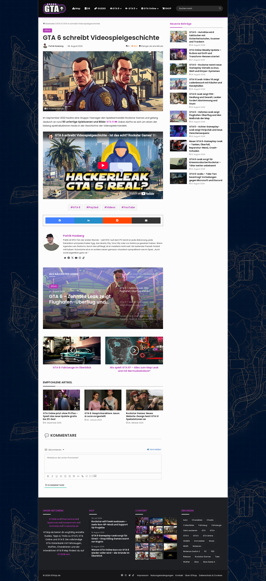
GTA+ (212, 530)
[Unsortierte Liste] (69, 476)
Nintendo (197, 546)
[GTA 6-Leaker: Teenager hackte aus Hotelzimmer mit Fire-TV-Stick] (141, 555)
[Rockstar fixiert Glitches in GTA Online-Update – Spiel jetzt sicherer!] (141, 529)
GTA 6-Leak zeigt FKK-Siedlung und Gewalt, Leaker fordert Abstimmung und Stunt (205, 98)
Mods (211, 541)
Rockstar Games (203, 556)
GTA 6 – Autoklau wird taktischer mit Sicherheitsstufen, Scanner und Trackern (204, 37)
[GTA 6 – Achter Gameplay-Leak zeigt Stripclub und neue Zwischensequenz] (178, 131)
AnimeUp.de (55, 526)
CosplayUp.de (70, 526)
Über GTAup (191, 575)
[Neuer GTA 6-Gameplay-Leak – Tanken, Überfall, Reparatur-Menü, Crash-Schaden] (178, 145)
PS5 (212, 551)
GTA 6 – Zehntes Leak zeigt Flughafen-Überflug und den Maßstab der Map (205, 115)
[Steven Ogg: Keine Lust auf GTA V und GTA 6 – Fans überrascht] (141, 538)
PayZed (93, 207)
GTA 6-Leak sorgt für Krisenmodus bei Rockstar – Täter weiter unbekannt (205, 162)
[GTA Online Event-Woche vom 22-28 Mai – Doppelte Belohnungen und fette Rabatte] (156, 547)
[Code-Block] (78, 476)
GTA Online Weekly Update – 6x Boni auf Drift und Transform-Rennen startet (205, 53)
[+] (91, 476)
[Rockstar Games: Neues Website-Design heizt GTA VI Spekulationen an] (144, 400)
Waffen (186, 562)
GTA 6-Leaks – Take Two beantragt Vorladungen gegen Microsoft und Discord (205, 177)
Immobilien (199, 541)
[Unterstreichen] (56, 476)
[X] (72, 258)
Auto (185, 520)
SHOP (168, 8)
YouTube (129, 207)
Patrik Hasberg (55, 46)
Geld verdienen (190, 530)
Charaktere (197, 520)
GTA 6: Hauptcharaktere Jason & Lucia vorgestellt (102, 415)
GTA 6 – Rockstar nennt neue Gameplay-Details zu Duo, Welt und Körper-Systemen (205, 68)
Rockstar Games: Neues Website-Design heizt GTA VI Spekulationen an (142, 416)
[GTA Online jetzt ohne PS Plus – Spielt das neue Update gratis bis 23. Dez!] (61, 400)
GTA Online (149, 8)
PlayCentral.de (70, 519)
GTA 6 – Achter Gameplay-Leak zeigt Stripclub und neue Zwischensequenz (80, 299)
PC (205, 551)
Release (187, 556)
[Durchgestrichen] (61, 476)
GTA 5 (131, 8)
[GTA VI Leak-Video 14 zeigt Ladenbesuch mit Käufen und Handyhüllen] (178, 84)
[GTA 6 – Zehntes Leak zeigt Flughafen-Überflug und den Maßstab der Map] (178, 116)
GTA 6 (115, 8)
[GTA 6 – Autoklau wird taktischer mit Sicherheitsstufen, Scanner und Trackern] (178, 36)
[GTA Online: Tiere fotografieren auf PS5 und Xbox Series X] (156, 555)
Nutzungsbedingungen (162, 575)
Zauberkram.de (70, 522)
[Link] (82, 476)
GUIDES (101, 8)
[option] (103, 298)
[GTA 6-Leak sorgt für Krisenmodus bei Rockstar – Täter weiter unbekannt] (178, 163)
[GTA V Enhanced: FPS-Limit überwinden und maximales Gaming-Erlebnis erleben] (156, 521)
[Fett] (48, 476)
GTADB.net (54, 519)
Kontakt (179, 575)
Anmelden (155, 449)
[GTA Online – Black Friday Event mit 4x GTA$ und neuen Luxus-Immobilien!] (170, 547)
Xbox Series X (209, 562)
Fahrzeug (202, 525)
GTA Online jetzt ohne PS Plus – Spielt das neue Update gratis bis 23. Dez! (60, 416)
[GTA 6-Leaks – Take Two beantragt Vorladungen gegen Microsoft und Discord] (178, 178)
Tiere (217, 556)
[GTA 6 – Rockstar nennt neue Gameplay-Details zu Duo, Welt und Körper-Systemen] (178, 69)
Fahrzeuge (216, 525)
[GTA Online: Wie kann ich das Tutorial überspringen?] (170, 555)
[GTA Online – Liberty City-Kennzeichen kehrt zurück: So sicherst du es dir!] (170, 538)
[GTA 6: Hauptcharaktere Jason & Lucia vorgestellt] (103, 400)
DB (88, 8)
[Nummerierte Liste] (65, 476)
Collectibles (188, 525)
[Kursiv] (52, 476)
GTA (204, 530)
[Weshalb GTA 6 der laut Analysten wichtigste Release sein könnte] (156, 529)
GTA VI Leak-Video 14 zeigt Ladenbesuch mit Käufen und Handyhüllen (205, 82)
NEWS (185, 546)
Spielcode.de (54, 522)
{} (87, 476)
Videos (111, 207)
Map (77, 8)
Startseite (50, 23)
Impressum (143, 575)
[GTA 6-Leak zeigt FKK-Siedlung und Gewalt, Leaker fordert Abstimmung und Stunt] (178, 98)
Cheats (210, 520)
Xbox (196, 562)
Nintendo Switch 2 (191, 551)
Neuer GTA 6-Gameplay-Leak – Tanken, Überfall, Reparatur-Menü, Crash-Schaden (205, 146)
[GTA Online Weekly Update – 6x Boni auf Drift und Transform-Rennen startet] (178, 54)
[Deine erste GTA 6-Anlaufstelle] (54, 8)
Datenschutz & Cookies (210, 575)
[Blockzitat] (74, 476)
